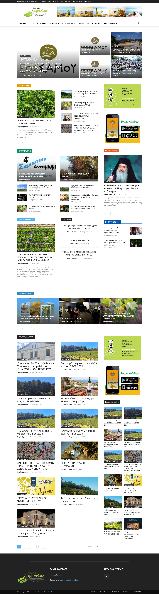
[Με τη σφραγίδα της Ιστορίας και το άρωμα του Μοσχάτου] (36, 518)
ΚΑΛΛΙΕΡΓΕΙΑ (84, 23)
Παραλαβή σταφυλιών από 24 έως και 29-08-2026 (33, 400)
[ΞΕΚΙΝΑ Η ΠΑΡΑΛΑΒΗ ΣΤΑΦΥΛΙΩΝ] (79, 451)
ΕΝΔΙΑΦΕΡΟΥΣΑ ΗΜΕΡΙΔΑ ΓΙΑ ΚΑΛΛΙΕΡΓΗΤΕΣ (75, 175)
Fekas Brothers (49, 592)
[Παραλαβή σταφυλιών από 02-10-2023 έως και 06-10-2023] (66, 94)
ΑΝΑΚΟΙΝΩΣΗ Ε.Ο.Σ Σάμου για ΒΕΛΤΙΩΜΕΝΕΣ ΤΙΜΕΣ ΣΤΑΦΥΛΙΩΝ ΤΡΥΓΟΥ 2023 (118, 316)
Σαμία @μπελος (25, 75)
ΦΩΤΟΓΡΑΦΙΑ (109, 23)
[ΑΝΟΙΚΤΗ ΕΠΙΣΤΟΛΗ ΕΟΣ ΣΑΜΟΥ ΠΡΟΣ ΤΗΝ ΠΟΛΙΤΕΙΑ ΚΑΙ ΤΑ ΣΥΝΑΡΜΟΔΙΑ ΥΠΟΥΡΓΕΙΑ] (66, 128)
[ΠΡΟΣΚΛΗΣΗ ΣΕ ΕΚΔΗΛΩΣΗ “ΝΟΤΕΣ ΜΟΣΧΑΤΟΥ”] (36, 486)
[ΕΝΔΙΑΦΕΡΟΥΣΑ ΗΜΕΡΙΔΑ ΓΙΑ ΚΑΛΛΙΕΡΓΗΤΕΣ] (79, 168)
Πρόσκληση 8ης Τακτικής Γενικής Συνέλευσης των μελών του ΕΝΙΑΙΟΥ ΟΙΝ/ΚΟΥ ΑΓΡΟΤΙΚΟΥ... (36, 366)
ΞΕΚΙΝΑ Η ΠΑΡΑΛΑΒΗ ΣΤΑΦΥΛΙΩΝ (73, 464)
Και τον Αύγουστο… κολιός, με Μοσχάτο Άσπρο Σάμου (77, 400)
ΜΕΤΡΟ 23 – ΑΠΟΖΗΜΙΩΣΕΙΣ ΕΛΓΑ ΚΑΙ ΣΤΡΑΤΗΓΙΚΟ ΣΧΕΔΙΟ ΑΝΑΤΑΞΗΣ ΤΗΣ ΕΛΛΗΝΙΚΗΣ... (34, 257)
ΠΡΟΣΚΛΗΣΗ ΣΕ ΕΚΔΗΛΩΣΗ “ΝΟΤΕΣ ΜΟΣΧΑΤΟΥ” (32, 500)
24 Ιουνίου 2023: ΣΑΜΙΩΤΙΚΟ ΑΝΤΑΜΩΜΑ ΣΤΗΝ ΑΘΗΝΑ (32, 175)
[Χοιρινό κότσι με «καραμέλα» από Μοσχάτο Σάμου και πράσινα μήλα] (64, 208)
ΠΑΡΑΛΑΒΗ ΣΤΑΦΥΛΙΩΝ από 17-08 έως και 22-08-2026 (35, 432)
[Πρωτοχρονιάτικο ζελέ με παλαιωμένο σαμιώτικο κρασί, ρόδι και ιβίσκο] (136, 243)
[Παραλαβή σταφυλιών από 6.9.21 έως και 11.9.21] (66, 106)
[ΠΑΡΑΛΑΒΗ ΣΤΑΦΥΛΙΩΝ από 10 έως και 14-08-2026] (79, 418)
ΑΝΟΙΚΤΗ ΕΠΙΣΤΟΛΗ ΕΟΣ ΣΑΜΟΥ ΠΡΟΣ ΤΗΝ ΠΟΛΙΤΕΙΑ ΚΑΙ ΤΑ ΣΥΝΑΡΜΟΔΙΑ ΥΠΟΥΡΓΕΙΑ (86, 128)
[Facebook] (140, 1)
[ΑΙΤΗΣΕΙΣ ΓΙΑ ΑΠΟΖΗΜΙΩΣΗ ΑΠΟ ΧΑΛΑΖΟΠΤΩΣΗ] (36, 104)
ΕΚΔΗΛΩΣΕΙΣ (117, 65)
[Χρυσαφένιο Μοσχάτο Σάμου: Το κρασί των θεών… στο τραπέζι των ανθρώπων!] (64, 197)
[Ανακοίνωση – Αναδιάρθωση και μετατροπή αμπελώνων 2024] (22, 187)
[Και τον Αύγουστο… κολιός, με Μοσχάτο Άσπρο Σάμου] (79, 386)
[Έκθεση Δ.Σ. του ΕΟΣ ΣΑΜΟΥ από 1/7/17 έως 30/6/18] (126, 43)
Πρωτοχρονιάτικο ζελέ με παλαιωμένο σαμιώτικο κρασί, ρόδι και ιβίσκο (114, 242)
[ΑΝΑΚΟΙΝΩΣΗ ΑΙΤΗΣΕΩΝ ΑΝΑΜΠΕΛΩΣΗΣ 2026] (113, 524)
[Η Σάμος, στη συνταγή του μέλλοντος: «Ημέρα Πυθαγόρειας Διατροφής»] (133, 524)
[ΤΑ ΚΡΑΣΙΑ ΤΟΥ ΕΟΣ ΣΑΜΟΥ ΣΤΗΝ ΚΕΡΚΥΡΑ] (22, 197)
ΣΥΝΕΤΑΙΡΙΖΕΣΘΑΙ (65, 1)
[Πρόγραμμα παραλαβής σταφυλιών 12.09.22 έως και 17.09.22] (64, 187)
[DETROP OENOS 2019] (79, 311)
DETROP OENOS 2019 (71, 318)
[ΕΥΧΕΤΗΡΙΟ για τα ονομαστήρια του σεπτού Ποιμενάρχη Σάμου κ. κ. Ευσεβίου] (123, 169)
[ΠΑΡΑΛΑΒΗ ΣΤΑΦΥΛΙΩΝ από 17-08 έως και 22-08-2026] (36, 418)
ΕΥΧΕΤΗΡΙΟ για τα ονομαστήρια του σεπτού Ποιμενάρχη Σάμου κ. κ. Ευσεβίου (122, 188)
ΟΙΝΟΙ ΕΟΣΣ (24, 23)
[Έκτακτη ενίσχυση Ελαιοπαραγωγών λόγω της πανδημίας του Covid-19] (38, 311)
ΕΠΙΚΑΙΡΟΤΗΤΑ (77, 1)
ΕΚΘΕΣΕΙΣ (53, 23)
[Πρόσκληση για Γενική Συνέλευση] (95, 43)
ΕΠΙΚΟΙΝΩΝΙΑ (88, 1)
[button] (139, 23)
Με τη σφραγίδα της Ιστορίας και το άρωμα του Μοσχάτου (35, 532)
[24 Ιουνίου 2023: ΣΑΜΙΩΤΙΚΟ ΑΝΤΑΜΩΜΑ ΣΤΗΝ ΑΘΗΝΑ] (36, 168)
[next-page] (22, 142)
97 (38, 547)
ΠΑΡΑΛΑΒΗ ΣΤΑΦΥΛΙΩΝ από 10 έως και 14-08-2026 (78, 432)
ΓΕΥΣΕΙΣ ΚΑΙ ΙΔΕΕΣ (39, 23)
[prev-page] (18, 142)
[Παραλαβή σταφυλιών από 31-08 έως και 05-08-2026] (79, 351)
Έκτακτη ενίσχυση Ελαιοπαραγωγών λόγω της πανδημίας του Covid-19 (36, 317)
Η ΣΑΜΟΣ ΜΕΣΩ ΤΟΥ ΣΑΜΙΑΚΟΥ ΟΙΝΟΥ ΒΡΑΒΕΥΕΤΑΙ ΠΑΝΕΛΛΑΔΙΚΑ (86, 116)
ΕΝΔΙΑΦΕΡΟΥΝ (22, 359)
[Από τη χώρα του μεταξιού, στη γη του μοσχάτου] (79, 486)
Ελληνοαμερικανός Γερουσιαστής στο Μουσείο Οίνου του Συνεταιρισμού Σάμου (115, 230)
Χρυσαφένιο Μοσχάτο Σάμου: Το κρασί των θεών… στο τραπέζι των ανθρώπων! (84, 197)
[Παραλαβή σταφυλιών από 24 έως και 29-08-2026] (36, 386)
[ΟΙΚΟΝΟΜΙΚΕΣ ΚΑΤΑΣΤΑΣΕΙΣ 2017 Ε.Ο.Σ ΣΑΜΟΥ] (95, 66)
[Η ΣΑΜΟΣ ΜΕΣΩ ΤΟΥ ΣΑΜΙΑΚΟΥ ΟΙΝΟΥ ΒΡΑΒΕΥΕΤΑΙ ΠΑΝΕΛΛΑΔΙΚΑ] (66, 117)
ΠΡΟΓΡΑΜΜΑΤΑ (69, 23)
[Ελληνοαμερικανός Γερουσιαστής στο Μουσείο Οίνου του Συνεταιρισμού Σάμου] (136, 231)
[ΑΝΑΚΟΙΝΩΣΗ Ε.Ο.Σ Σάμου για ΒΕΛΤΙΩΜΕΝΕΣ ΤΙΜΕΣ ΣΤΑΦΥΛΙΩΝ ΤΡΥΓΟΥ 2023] (121, 311)
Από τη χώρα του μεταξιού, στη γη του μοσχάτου (111, 512)
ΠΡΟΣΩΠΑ (96, 23)
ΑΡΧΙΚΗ (44, 1)
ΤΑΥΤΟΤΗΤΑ (52, 1)
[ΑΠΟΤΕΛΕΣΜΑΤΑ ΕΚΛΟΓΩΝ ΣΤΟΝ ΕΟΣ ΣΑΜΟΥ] (22, 208)
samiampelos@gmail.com (69, 580)
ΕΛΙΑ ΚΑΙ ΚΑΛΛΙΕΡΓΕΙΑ (80, 240)
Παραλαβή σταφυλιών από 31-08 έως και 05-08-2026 (79, 365)
